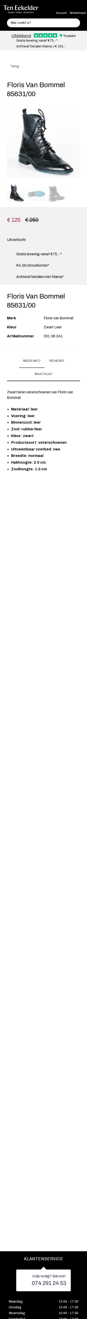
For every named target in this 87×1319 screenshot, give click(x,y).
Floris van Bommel (58, 318)
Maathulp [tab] (43, 374)
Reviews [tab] (56, 361)
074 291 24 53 (49, 1283)
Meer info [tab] (31, 361)
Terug (14, 66)
